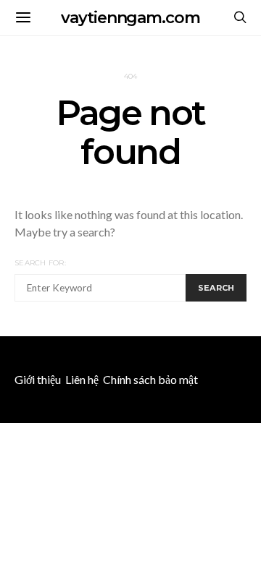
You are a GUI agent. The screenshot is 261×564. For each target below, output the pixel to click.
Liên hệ (82, 379)
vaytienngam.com (130, 17)
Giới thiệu (37, 379)
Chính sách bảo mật (150, 379)
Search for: (40, 263)
